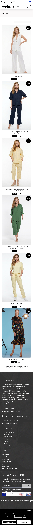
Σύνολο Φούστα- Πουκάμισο (16, 359)
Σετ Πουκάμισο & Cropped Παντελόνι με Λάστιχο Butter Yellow (16, 190)
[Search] (26, 6)
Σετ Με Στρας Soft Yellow (16, 304)
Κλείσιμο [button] (28, 510)
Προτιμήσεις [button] (9, 522)
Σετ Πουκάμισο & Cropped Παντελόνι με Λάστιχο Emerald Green (16, 247)
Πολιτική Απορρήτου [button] (20, 517)
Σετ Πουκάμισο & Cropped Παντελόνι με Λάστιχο (16, 132)
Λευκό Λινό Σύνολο (16, 76)
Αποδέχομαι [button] (23, 522)
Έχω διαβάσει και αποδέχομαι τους (13, 490)
